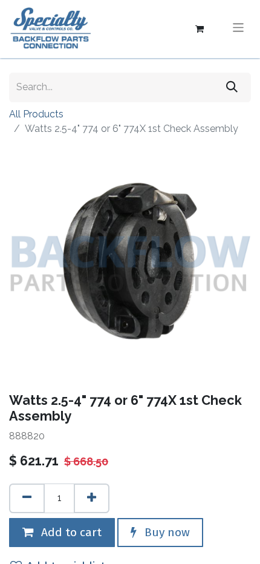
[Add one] (91, 498)
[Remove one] (27, 498)
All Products (36, 114)
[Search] (232, 87)
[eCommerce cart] (199, 29)
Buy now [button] (165, 532)
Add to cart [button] (70, 532)
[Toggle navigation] (239, 29)
